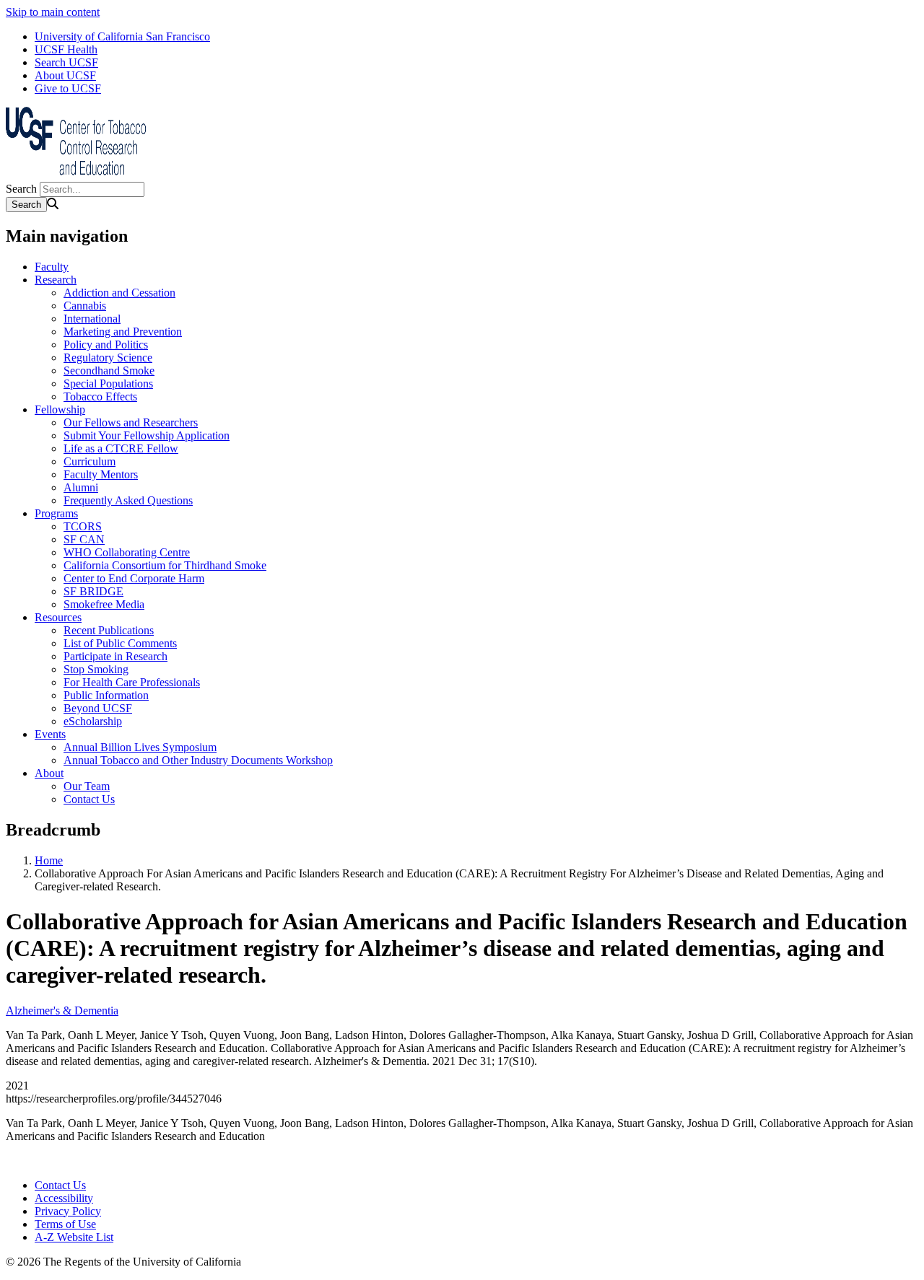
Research (56, 279)
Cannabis (85, 305)
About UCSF (65, 75)
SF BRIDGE (93, 591)
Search (21, 189)
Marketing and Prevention (123, 331)
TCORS (83, 526)
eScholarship (93, 721)
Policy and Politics (106, 344)
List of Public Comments (120, 643)
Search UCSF (66, 62)
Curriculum (90, 461)
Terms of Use (65, 1224)
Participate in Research (115, 656)
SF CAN (84, 539)
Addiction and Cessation (119, 292)
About (49, 773)
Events (50, 734)
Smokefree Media (104, 604)
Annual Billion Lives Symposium (140, 747)
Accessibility (64, 1198)
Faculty (52, 266)
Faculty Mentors (101, 474)
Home (49, 860)
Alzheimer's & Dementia (62, 1010)
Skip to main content (53, 12)
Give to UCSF (68, 88)
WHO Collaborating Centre (127, 552)
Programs (56, 513)
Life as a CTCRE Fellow (121, 448)
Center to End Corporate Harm (134, 578)
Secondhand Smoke (109, 370)
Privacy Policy (68, 1211)
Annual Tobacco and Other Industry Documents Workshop (198, 760)
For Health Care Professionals (132, 682)
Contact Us (89, 799)
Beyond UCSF (98, 708)
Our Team (87, 786)
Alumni (81, 487)
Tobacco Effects (100, 396)
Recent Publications (109, 630)
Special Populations (108, 383)
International (92, 318)
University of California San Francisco (122, 36)
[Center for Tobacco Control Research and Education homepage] (78, 175)
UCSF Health (66, 49)
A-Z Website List (74, 1237)
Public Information (106, 695)
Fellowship (60, 409)
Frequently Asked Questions (128, 500)
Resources (58, 617)
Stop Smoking (96, 669)
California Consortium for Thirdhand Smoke (165, 565)
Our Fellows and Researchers (131, 422)
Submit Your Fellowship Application (147, 435)
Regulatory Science (108, 357)
